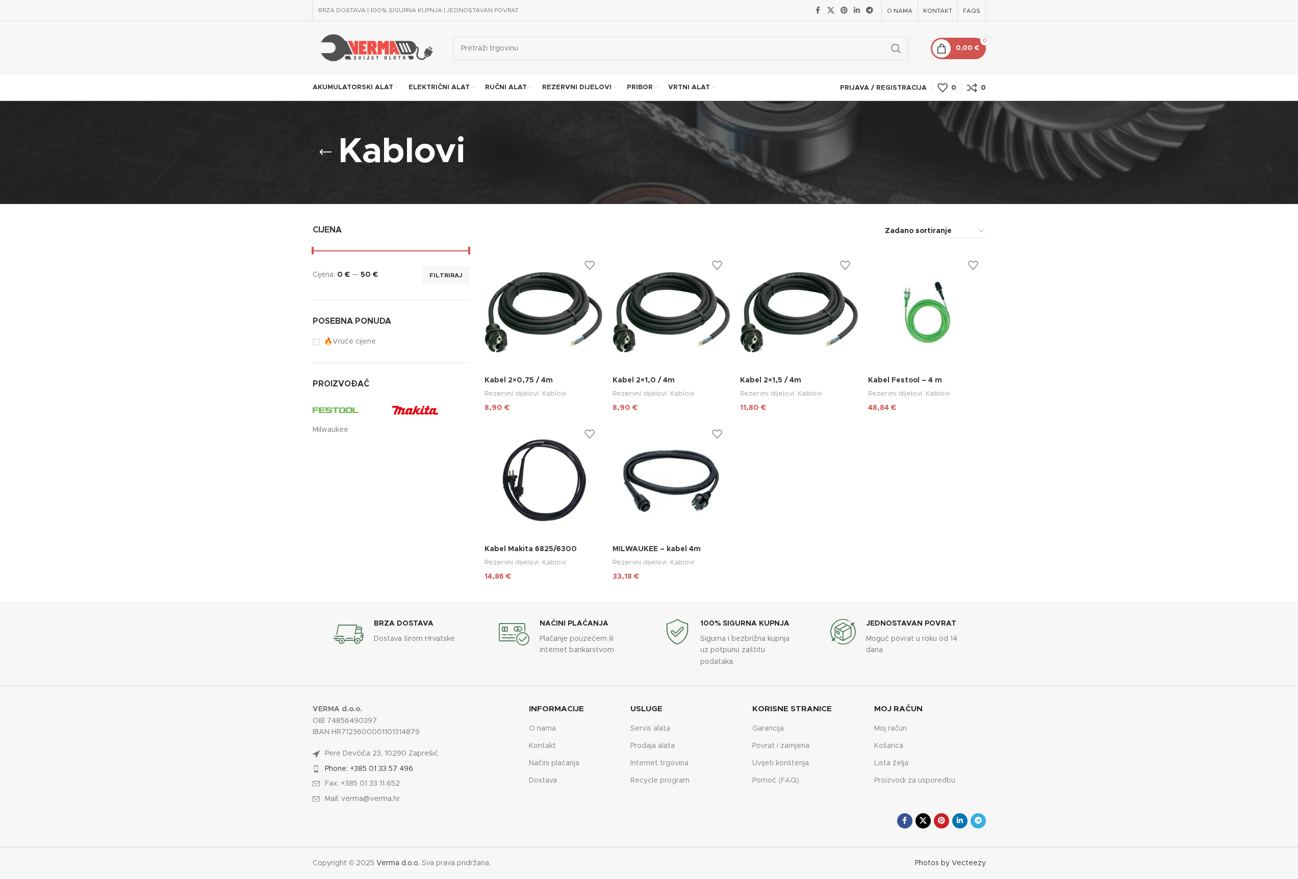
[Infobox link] (400, 634)
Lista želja (891, 763)
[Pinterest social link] (844, 11)
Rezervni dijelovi (512, 393)
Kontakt (542, 745)
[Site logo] (375, 47)
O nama (542, 728)
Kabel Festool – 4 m (905, 380)
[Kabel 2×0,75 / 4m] (543, 312)
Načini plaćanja (554, 763)
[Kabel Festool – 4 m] (927, 312)
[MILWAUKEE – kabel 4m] (671, 481)
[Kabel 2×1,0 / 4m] (671, 312)
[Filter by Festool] (350, 410)
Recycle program (660, 780)
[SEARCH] (896, 48)
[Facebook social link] (818, 11)
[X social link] (830, 11)
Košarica (888, 745)
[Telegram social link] (869, 11)
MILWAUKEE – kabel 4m (657, 549)
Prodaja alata (652, 745)
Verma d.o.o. (398, 863)
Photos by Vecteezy (950, 863)
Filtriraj (445, 275)
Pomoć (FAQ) (775, 780)
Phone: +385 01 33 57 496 (369, 768)
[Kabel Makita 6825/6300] (543, 481)
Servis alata (650, 728)
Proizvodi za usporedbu (914, 780)
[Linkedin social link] (857, 11)
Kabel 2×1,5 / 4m (770, 380)
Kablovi (554, 393)
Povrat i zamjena (780, 745)
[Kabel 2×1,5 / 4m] (799, 312)
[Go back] (325, 152)
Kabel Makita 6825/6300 (531, 549)
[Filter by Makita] (429, 410)
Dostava (543, 780)
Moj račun (890, 728)
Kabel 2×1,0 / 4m (644, 380)
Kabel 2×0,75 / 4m (519, 380)
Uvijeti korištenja (780, 763)
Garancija (768, 728)
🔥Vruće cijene (350, 341)
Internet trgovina (659, 763)
